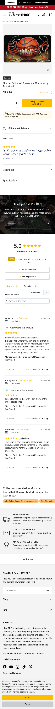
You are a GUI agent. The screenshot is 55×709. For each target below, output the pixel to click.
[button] (50, 14)
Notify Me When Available (37, 103)
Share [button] (11, 369)
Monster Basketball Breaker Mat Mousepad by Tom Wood (20, 21)
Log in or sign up (11, 116)
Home (5, 21)
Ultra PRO (11, 3)
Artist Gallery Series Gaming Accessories (21, 501)
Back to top (27, 559)
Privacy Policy (7, 684)
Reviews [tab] (10, 286)
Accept (27, 697)
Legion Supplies (41, 3)
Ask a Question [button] (29, 276)
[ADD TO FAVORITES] (48, 70)
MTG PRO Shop (25, 3)
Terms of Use (38, 681)
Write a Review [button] (29, 269)
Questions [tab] (28, 286)
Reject (27, 704)
